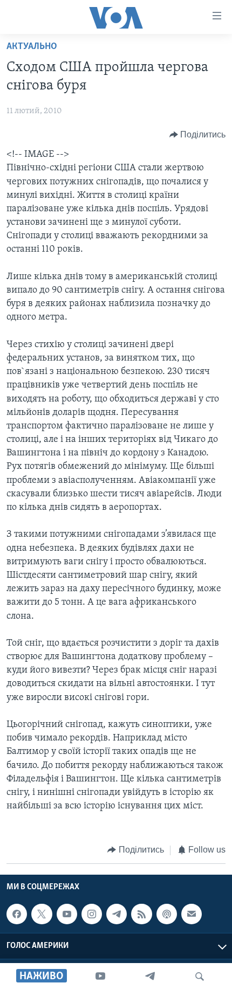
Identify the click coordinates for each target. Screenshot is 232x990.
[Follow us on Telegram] (116, 914)
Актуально (31, 47)
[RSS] (141, 914)
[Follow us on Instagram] (91, 914)
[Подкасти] (166, 914)
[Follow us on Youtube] (67, 914)
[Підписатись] (191, 914)
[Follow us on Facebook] (16, 914)
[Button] (197, 135)
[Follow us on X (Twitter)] (41, 914)
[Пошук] (199, 976)
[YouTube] (100, 976)
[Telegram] (150, 976)
